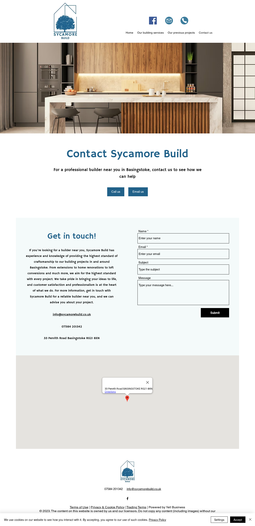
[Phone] (184, 20)
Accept (237, 520)
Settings (219, 520)
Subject (143, 262)
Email (142, 246)
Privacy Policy (157, 520)
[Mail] (169, 20)
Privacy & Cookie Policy (108, 507)
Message (144, 277)
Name (142, 231)
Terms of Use (79, 507)
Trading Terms (136, 507)
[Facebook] (153, 20)
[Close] (250, 519)
